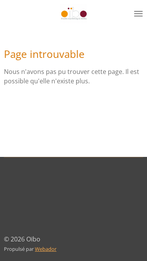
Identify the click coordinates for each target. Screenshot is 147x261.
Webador (45, 248)
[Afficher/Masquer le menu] (138, 13)
